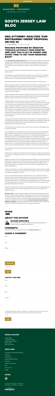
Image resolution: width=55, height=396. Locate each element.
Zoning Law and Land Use (10, 363)
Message (6, 248)
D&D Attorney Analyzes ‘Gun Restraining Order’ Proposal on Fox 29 (26, 39)
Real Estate (7, 361)
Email (6, 242)
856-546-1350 (27, 1)
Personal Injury (8, 357)
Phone (6, 286)
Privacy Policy (14, 385)
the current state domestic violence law (17, 60)
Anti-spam (21, 385)
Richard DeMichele (13, 44)
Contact (6, 369)
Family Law (7, 354)
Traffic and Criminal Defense (11, 359)
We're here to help (9, 193)
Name (6, 236)
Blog (6, 365)
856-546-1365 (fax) (9, 344)
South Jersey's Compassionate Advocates (14, 352)
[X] (6, 378)
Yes (7, 315)
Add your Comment (33, 229)
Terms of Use (7, 385)
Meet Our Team (8, 367)
